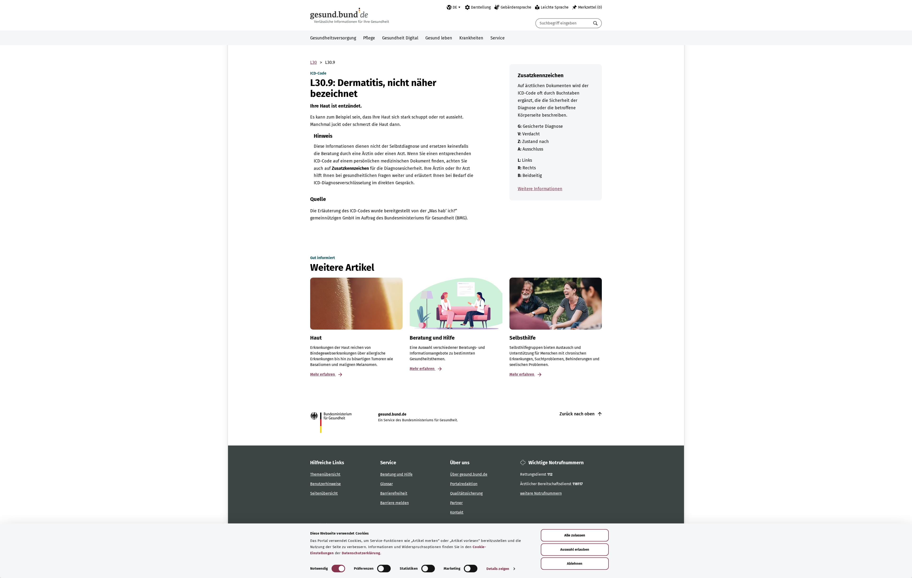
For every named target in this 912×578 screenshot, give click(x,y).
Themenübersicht (325, 474)
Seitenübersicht (324, 493)
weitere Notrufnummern (541, 493)
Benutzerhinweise (325, 484)
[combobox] (562, 23)
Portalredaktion (463, 484)
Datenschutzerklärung (361, 553)
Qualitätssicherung (466, 493)
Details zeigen (497, 569)
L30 (313, 62)
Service (497, 38)
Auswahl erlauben (574, 549)
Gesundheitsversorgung (333, 38)
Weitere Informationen (540, 188)
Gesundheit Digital (400, 38)
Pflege (369, 38)
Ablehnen (574, 563)
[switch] (384, 568)
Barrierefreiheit (393, 493)
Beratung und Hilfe (396, 474)
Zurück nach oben (578, 414)
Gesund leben (438, 38)
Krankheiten (471, 38)
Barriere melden (394, 503)
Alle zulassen (574, 535)
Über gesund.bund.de (468, 474)
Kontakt (456, 512)
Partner (456, 503)
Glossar (386, 484)
